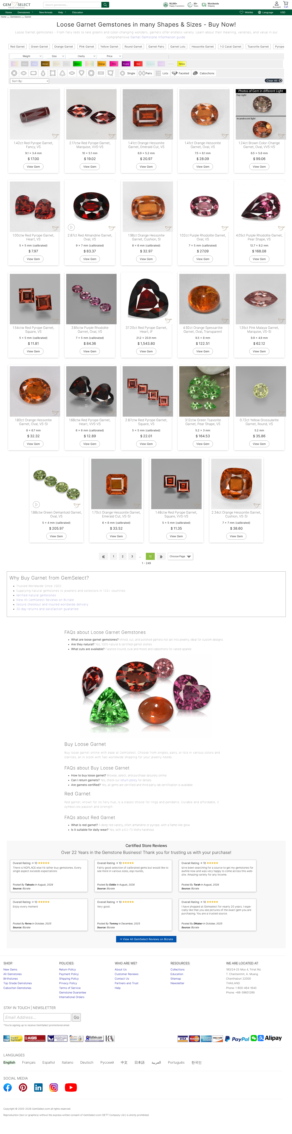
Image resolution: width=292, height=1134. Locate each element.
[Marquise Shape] (72, 73)
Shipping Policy (69, 978)
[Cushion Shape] (91, 73)
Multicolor (90, 64)
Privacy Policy (68, 983)
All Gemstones (12, 974)
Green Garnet (77, 64)
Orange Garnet (101, 64)
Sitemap (176, 978)
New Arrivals (45, 12)
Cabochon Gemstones (17, 988)
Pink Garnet (114, 64)
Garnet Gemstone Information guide (157, 37)
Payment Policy (69, 974)
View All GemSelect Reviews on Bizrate (45, 600)
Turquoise (151, 64)
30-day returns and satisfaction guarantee (47, 609)
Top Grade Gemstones (17, 983)
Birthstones (10, 978)
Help (62, 12)
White (171, 64)
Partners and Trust (126, 983)
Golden (57, 64)
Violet (161, 64)
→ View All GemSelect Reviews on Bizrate (146, 939)
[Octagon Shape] (33, 73)
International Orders (71, 997)
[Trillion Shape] (62, 73)
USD (282, 12)
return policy (128, 780)
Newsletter (177, 983)
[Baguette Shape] (100, 73)
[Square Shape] (52, 73)
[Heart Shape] (81, 73)
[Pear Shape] (43, 73)
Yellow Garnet (182, 64)
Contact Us (122, 978)
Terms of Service (70, 988)
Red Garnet (138, 64)
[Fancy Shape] (110, 73)
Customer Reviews (126, 974)
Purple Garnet (126, 64)
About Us (121, 969)
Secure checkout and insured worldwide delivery (52, 604)
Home (8, 12)
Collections (178, 969)
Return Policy (67, 969)
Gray (67, 64)
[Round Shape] (14, 73)
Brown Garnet (45, 64)
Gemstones (25, 12)
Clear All (271, 80)
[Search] (105, 5)
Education (77, 12)
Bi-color (14, 64)
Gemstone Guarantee (72, 992)
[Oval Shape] (23, 73)
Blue (34, 64)
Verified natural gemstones (36, 595)
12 (150, 556)
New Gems (10, 969)
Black (24, 64)
